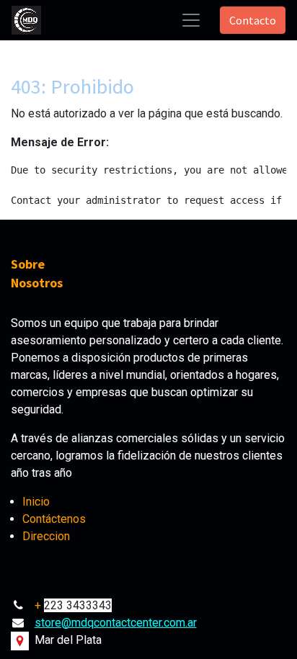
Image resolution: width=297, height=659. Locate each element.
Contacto (252, 20)
